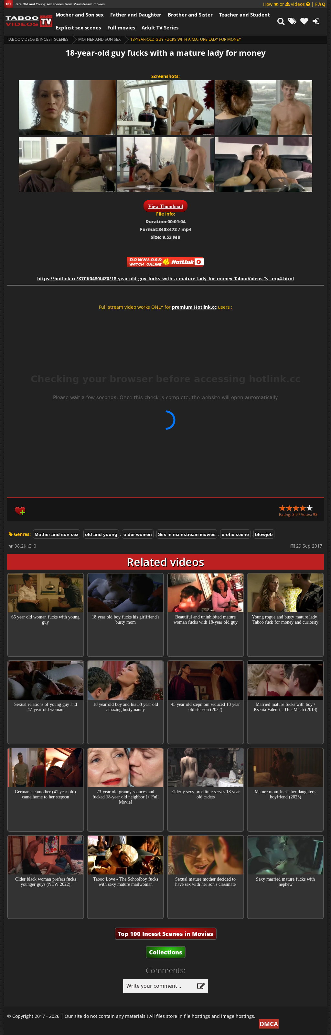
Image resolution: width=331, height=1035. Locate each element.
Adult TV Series (160, 27)
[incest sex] (28, 21)
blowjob (264, 534)
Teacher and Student (244, 14)
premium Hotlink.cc (194, 307)
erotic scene (235, 534)
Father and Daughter (135, 14)
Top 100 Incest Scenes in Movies (165, 934)
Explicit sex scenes (78, 27)
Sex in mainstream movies (187, 534)
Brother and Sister (190, 14)
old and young (101, 534)
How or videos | (294, 4)
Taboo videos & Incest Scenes (38, 39)
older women (137, 534)
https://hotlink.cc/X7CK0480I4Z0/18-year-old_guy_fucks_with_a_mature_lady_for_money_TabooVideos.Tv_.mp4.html (165, 278)
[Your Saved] (304, 21)
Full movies (121, 27)
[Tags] (292, 21)
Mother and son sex (99, 39)
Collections (165, 952)
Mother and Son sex (80, 14)
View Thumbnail (165, 206)
